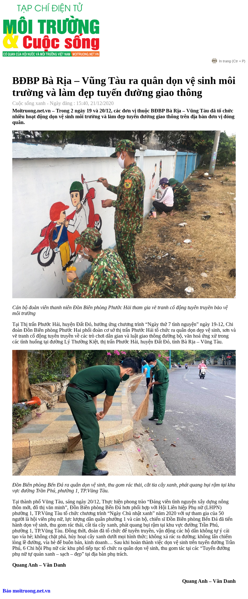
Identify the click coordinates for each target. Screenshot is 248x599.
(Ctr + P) (232, 61)
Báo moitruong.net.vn (26, 591)
